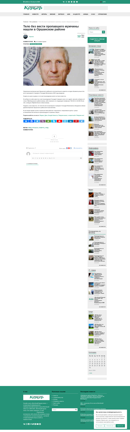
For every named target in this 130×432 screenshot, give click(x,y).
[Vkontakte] (26, 121)
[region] (110, 419)
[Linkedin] (70, 121)
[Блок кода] (48, 158)
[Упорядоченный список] (41, 158)
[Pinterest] (76, 121)
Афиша (85, 14)
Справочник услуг (58, 397)
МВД (30, 127)
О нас (93, 14)
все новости (102, 90)
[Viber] (42, 121)
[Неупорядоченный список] (44, 158)
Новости (35, 14)
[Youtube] (59, 121)
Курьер (31, 36)
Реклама (55, 405)
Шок (68, 14)
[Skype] (53, 121)
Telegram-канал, (63, 115)
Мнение (52, 14)
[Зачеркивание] (39, 158)
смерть (42, 127)
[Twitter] (81, 121)
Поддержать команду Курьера (97, 40)
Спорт (91, 312)
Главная (26, 14)
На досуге (76, 14)
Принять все (120, 425)
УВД (47, 127)
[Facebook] (31, 121)
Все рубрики (33, 21)
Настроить (100, 425)
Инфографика (93, 148)
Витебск (61, 14)
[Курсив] (35, 158)
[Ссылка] (50, 158)
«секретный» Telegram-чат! (76, 115)
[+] (54, 158)
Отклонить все (110, 425)
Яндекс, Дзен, (44, 115)
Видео (91, 190)
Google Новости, (53, 115)
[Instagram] (65, 121)
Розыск (35, 127)
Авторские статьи (95, 46)
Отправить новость (58, 401)
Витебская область (36, 44)
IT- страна (92, 270)
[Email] (48, 121)
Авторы (44, 14)
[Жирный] (33, 158)
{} (51, 158)
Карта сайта (56, 403)
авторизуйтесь (78, 148)
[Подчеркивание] (37, 158)
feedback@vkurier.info (29, 412)
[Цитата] (46, 158)
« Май (90, 373)
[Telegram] (37, 121)
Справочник (102, 14)
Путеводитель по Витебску (95, 232)
